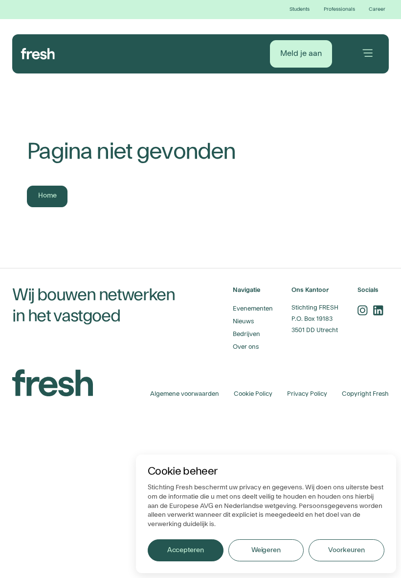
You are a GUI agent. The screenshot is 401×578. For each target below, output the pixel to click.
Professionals (339, 9)
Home (47, 195)
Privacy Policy (307, 394)
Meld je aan (301, 53)
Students (300, 9)
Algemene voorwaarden (184, 394)
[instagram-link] (363, 310)
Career (377, 9)
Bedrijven (246, 334)
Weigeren (266, 550)
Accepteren (185, 550)
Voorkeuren (346, 550)
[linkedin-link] (378, 310)
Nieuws (243, 321)
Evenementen (253, 309)
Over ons (246, 347)
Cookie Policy (253, 394)
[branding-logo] (38, 52)
